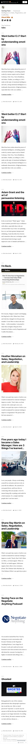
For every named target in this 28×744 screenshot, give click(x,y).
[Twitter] (5, 20)
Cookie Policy (15, 741)
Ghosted (6, 679)
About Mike (5, 17)
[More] (12, 17)
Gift (25, 2)
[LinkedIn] (2, 20)
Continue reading (6, 94)
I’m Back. (6, 265)
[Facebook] (8, 20)
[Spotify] (10, 20)
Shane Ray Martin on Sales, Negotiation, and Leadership (13, 525)
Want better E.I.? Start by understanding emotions (13, 40)
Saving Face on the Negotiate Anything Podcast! (12, 601)
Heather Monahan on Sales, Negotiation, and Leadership (13, 359)
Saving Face (5, 11)
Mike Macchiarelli (7, 101)
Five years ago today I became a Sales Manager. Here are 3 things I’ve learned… (13, 444)
